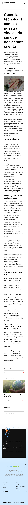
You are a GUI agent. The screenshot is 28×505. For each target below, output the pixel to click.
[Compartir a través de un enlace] (14, 368)
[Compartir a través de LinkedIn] (11, 368)
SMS (17, 488)
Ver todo (22, 377)
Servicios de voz (19, 484)
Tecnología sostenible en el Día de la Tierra (13, 395)
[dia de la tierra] (14, 386)
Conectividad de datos (20, 486)
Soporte (4, 492)
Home (4, 484)
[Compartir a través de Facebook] (4, 368)
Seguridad (18, 490)
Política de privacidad (5, 495)
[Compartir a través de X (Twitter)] (7, 368)
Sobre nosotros (4, 487)
